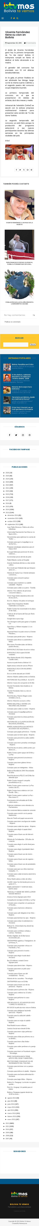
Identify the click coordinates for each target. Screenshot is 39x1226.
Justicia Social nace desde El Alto (18, 1028)
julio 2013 (10, 1101)
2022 (7, 485)
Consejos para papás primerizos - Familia (21, 732)
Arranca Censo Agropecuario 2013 (19, 897)
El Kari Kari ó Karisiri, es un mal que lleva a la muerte (22, 408)
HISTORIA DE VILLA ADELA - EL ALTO (20, 680)
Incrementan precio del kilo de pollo (19, 557)
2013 (7, 512)
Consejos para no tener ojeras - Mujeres (21, 735)
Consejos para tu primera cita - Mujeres (20, 989)
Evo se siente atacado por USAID (18, 674)
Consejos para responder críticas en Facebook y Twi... (19, 946)
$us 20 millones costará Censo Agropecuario (17, 961)
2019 (7, 494)
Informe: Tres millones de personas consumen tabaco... (19, 592)
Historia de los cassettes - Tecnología (20, 978)
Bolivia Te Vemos (25, 1221)
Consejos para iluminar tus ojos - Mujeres (21, 918)
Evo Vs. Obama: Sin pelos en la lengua (20, 601)
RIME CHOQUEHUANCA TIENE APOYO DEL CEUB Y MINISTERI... (20, 1057)
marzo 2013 (11, 1113)
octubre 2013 (12, 521)
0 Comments (31, 43)
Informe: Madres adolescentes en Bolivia (21, 677)
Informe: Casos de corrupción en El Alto (20, 683)
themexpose (23, 1223)
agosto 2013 (11, 1098)
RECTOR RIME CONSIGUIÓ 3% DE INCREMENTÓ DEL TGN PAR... (20, 1062)
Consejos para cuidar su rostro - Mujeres (21, 709)
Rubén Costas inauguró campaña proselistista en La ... (18, 781)
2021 (7, 488)
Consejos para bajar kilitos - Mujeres (19, 1079)
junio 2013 (11, 1104)
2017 (7, 500)
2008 (7, 1135)
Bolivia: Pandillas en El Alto (22, 364)
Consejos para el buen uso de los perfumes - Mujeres (18, 985)
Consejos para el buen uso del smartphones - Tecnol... (17, 974)
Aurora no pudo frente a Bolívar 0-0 (19, 662)
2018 (7, 497)
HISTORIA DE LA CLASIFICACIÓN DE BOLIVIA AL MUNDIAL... (20, 723)
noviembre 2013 (13, 518)
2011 (7, 1126)
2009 (7, 1132)
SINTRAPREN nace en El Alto (17, 981)
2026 (7, 473)
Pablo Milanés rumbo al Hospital (18, 560)
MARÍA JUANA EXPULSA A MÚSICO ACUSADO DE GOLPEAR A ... (20, 727)
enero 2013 (11, 1119)
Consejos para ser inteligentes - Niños (20, 767)
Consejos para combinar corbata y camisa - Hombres (19, 932)
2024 (7, 479)
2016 (7, 503)
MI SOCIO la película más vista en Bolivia (21, 1007)
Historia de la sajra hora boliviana (22, 388)
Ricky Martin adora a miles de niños (19, 879)
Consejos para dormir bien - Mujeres (19, 965)
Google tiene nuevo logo (15, 619)
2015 (7, 506)
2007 (7, 1138)
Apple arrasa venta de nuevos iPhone (20, 666)
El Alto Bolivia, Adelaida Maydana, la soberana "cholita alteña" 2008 (21, 377)
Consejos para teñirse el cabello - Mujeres (21, 1071)
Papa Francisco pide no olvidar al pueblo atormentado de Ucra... (19, 263)
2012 (7, 1123)
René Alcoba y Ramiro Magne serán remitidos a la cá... (19, 697)
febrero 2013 (11, 1116)
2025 (7, 476)
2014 (7, 509)
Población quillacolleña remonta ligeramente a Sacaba (19, 303)
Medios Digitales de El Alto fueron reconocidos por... (18, 937)
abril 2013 (10, 1110)
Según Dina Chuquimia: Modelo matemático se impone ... (18, 605)
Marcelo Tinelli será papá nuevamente (20, 818)
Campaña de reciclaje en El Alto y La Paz (21, 900)
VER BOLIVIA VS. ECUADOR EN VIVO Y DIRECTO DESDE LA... (21, 1003)
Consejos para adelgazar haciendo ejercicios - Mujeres (19, 1011)
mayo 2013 (11, 1107)
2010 (7, 1129)
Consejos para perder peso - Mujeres (20, 636)
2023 (7, 482)
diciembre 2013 (12, 515)
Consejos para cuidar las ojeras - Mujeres (21, 826)
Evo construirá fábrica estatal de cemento (21, 810)
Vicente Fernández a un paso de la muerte (19, 223)
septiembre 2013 (13, 524)
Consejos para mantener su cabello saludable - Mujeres (19, 584)
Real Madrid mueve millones (17, 1025)
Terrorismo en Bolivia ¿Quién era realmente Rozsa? (23, 398)
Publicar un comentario (12, 322)
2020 (7, 491)
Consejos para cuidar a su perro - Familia (21, 588)
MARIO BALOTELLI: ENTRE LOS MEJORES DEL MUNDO (19, 705)
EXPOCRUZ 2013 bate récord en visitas (21, 649)
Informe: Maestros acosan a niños (18, 701)
